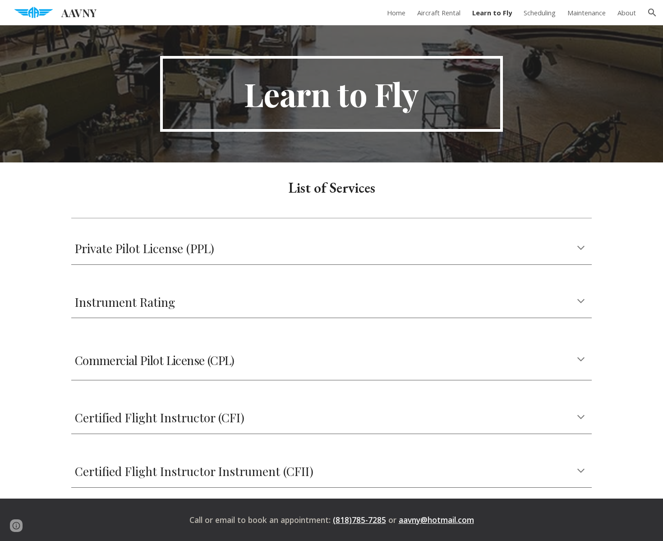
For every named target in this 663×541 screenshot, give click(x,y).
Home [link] (396, 12)
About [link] (626, 12)
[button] (652, 12)
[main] (331, 94)
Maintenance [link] (586, 12)
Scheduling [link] (540, 12)
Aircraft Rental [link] (438, 12)
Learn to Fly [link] (492, 12)
